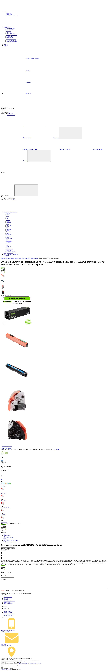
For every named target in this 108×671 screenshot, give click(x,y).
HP (7, 218)
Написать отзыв (10, 548)
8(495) (12, 113)
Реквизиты (9, 14)
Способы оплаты (8, 597)
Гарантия (8, 32)
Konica (8, 220)
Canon (8, 214)
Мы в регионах (10, 29)
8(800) (11, 115)
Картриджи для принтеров (10, 212)
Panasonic (8, 225)
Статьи (8, 43)
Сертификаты (9, 37)
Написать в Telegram (98, 149)
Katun (7, 239)
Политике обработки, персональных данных (30, 663)
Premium (8, 246)
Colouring (8, 235)
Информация (7, 27)
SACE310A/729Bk (5, 507)
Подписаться (18, 662)
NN (7, 245)
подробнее (56, 449)
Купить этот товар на (6, 446)
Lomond (8, 242)
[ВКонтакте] (3, 483)
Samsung (8, 229)
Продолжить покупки (15, 669)
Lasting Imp (9, 241)
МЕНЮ (2, 172)
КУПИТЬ (3, 462)
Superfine (8, 250)
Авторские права (10, 28)
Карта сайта (6, 608)
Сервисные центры (11, 39)
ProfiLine (8, 247)
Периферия (6, 255)
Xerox (7, 233)
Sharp (7, 230)
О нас (5, 11)
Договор (8, 31)
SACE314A (3, 500)
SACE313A (3, 493)
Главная (3, 258)
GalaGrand (9, 238)
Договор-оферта (10, 33)
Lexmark (8, 222)
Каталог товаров (10, 258)
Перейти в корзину (5, 669)
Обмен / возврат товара (9, 601)
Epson (7, 217)
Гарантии (8, 13)
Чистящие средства (11, 251)
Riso (7, 228)
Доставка (28, 82)
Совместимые (34, 258)
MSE (7, 243)
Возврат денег (10, 36)
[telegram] (34, 126)
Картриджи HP (26, 258)
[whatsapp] (56, 126)
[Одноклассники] (5, 483)
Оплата (28, 70)
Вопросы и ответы (11, 40)
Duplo (7, 216)
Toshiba (8, 232)
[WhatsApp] (10, 483)
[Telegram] (8, 483)
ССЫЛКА (13, 199)
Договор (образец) (8, 611)
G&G (7, 237)
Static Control (9, 249)
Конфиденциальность (11, 15)
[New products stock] (1, 197)
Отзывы (6, 45)
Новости (6, 44)
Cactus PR (8, 234)
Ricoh (7, 226)
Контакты (28, 93)
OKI (7, 224)
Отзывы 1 (3, 548)
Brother (8, 213)
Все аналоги (4, 522)
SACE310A (3, 514)
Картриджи (18, 258)
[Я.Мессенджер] (1, 483)
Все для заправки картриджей (11, 254)
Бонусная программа (11, 41)
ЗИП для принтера (8, 253)
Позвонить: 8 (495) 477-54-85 (30, 149)
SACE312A (3, 486)
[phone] (12, 126)
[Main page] (12, 105)
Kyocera (8, 221)
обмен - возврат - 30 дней (32, 58)
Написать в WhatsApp (65, 149)
